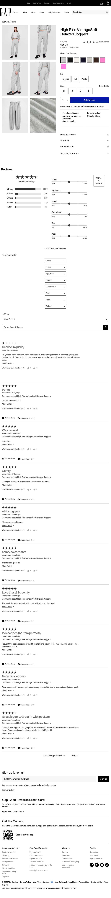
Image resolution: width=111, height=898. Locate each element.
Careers (65, 852)
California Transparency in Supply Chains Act (44, 888)
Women (16, 12)
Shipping (5, 855)
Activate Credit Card (37, 862)
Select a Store (93, 116)
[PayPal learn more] (73, 106)
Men (25, 12)
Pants (13, 22)
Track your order (8, 862)
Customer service (8, 852)
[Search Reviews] (105, 327)
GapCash (5, 877)
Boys (42, 12)
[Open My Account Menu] (102, 3)
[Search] (107, 12)
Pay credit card (35, 852)
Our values (66, 855)
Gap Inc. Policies (70, 888)
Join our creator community (68, 866)
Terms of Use (84, 882)
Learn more (19, 811)
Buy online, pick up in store (10, 872)
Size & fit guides (8, 868)
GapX (67, 12)
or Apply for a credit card (39, 870)
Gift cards (5, 865)
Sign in (65, 121)
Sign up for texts (96, 858)
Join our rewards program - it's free (41, 866)
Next (74, 755)
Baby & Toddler (54, 12)
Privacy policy (8, 790)
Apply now (6, 811)
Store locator (94, 855)
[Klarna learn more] (84, 106)
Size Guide (104, 86)
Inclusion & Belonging (70, 862)
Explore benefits (36, 858)
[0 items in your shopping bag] (108, 3)
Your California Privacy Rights (66, 882)
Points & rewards (36, 855)
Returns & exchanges (10, 858)
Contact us (94, 852)
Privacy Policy (25, 882)
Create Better (67, 858)
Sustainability (96, 882)
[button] (29, 92)
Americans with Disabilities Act (14, 888)
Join (73, 121)
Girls (33, 12)
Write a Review (99, 181)
